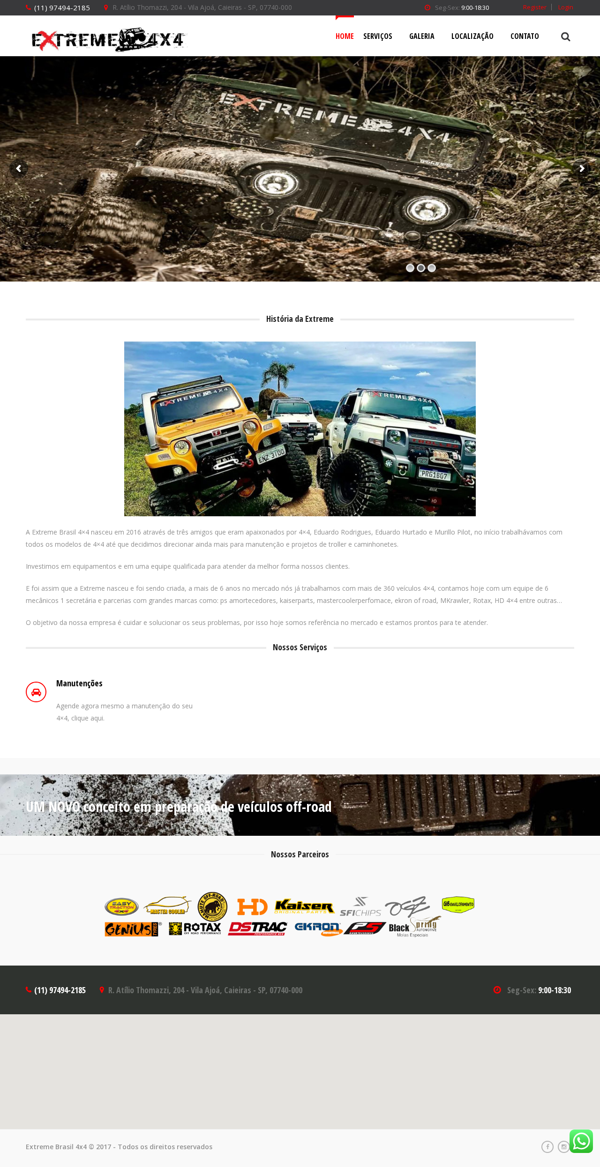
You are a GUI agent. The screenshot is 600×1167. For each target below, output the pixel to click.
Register (535, 7)
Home (345, 36)
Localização (472, 36)
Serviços (377, 36)
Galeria (422, 36)
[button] (300, 1066)
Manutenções (79, 683)
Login (565, 7)
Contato (524, 36)
